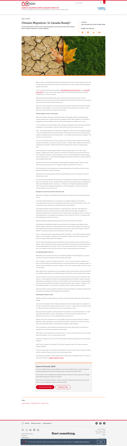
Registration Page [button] (63, 387)
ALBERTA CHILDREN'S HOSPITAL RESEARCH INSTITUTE (40, 8)
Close (100, 442)
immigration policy (35, 403)
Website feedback (25, 437)
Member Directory (36, 423)
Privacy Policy (24, 435)
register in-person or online (56, 358)
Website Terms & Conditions (82, 442)
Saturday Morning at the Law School (70, 90)
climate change (25, 403)
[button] (83, 32)
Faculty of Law (45, 403)
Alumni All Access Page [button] (45, 387)
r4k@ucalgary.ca (47, 423)
